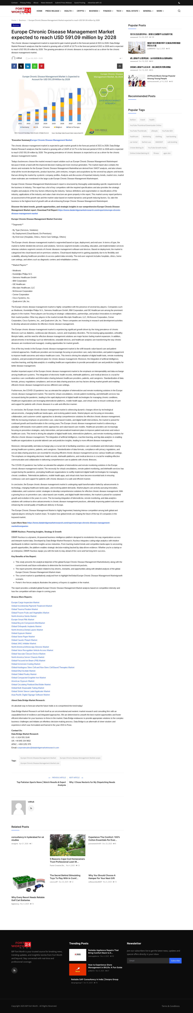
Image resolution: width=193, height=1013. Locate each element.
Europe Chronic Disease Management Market (51, 140)
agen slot (167, 153)
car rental (133, 142)
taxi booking (171, 136)
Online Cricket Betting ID (139, 153)
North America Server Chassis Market (27, 657)
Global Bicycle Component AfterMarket (28, 623)
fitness (156, 153)
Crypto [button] (80, 11)
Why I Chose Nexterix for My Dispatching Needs (92, 782)
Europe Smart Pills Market (22, 619)
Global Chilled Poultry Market (23, 674)
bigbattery (15, 904)
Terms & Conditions (171, 1006)
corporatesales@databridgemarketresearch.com (38, 747)
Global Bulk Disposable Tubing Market (27, 688)
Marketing (147, 136)
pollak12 (91, 971)
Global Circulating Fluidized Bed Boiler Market (31, 684)
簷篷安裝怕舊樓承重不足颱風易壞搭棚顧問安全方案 (163, 44)
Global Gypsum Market (21, 633)
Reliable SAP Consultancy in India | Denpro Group (94, 979)
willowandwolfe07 (95, 882)
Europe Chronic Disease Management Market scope (80, 758)
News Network (47, 2)
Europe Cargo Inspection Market (25, 602)
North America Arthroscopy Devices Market (30, 647)
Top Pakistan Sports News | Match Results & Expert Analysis (41, 783)
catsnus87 (54, 882)
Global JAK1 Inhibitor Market (23, 643)
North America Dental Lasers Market (27, 630)
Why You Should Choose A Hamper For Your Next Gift (102, 877)
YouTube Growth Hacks (157, 147)
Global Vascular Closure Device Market (28, 654)
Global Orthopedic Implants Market (26, 626)
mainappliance (93, 956)
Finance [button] (107, 11)
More (159, 11)
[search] (179, 10)
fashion (133, 119)
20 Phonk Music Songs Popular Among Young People (161, 77)
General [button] (147, 11)
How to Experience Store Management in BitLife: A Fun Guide (105, 966)
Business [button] (93, 11)
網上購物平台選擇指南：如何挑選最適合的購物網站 (151, 58)
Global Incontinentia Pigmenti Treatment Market (31, 606)
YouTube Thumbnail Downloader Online (145, 125)
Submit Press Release (63, 2)
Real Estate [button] (132, 11)
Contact (14, 2)
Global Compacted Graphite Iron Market (28, 678)
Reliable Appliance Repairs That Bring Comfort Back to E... (103, 951)
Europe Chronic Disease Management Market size (40, 763)
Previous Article (59, 777)
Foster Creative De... (57, 865)
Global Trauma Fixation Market (24, 609)
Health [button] (68, 11)
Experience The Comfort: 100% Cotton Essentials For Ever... (104, 838)
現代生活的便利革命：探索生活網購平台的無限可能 (151, 34)
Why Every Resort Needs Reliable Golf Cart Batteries (28, 898)
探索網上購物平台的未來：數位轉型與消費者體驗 (150, 67)
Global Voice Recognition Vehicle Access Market (32, 650)
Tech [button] (118, 11)
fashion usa (146, 142)
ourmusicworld (153, 81)
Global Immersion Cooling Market (25, 664)
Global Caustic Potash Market (24, 640)
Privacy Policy (25, 2)
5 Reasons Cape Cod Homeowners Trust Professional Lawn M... (67, 860)
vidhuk (31, 802)
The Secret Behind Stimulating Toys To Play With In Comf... (65, 877)
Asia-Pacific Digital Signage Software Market (30, 695)
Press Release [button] (52, 11)
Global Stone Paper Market (23, 636)
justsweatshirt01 (94, 843)
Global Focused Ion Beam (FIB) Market (28, 660)
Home (39, 11)
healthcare (134, 136)
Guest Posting (79, 2)
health (151, 119)
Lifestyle (154, 131)
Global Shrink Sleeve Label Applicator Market (30, 691)
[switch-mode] (180, 3)
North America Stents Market (23, 616)
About (35, 2)
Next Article (74, 777)
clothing (158, 136)
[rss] (14, 970)
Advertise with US (94, 2)
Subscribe (175, 960)
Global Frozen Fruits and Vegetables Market (30, 613)
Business (22, 20)
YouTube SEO (167, 131)
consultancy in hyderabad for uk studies (27, 838)
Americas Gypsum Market (22, 681)
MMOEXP (159, 142)
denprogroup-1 (76, 983)
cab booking (172, 142)
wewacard (134, 37)
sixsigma (14, 843)
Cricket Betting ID (137, 147)
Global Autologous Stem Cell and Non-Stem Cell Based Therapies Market (42, 667)
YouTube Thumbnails (138, 131)
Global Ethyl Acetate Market (23, 671)
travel (142, 119)
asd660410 (151, 48)
